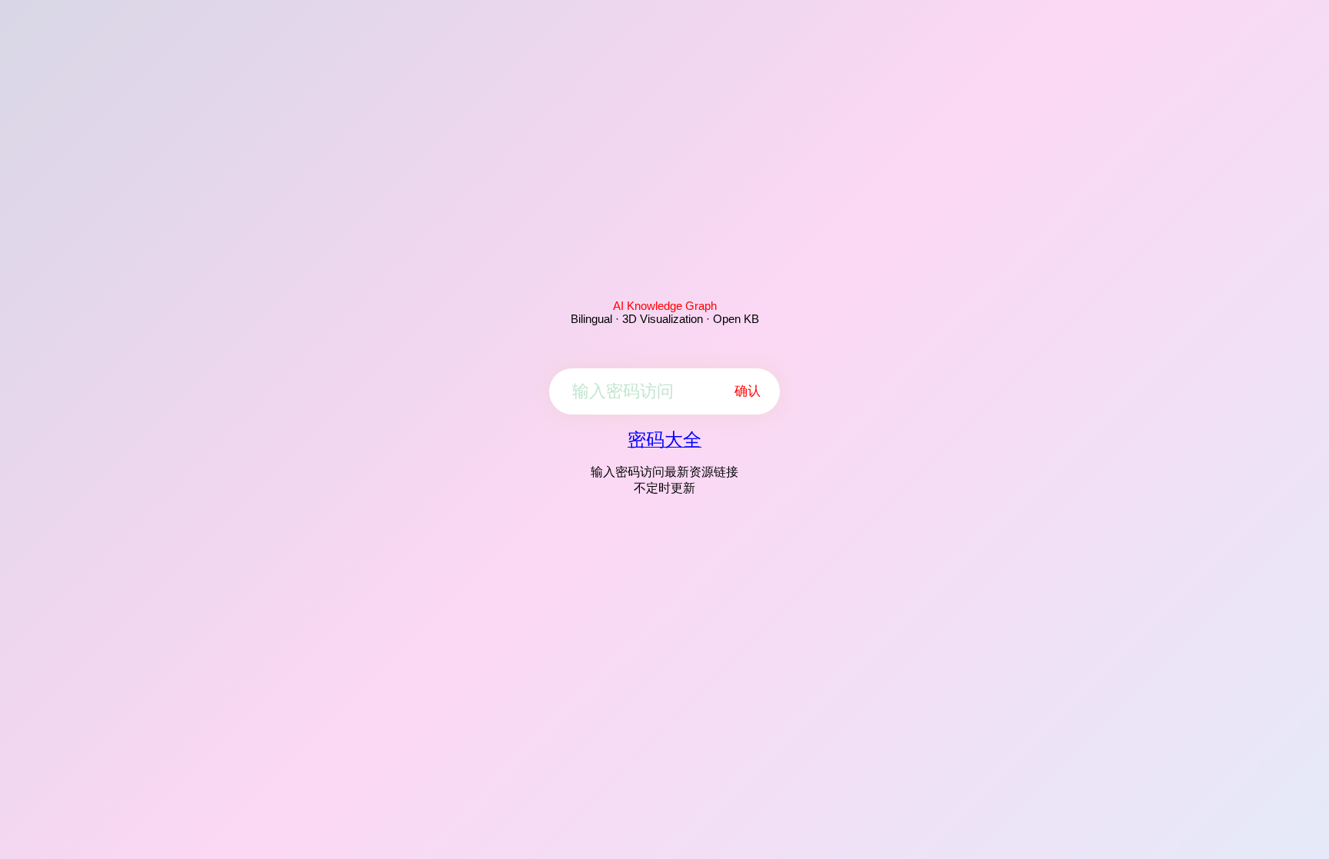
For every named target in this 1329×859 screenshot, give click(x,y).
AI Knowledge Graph (665, 305)
